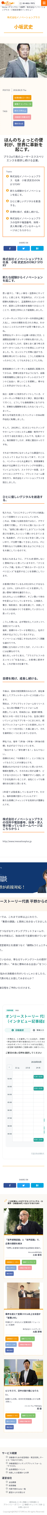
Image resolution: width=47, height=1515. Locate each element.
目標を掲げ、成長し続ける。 (25, 211)
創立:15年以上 (20, 110)
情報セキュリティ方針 (33, 1504)
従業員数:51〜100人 (13, 1262)
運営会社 (13, 1502)
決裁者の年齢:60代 (22, 117)
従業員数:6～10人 (12, 1339)
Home (4, 7)
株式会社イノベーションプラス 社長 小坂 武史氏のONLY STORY (25, 180)
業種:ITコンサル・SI (22, 104)
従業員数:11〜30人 (22, 97)
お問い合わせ (23, 1507)
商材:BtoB (18, 123)
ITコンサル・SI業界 (17, 7)
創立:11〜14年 (11, 1344)
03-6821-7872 (28, 3)
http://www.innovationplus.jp (17, 841)
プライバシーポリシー (12, 1504)
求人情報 (23, 1502)
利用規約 (33, 1502)
